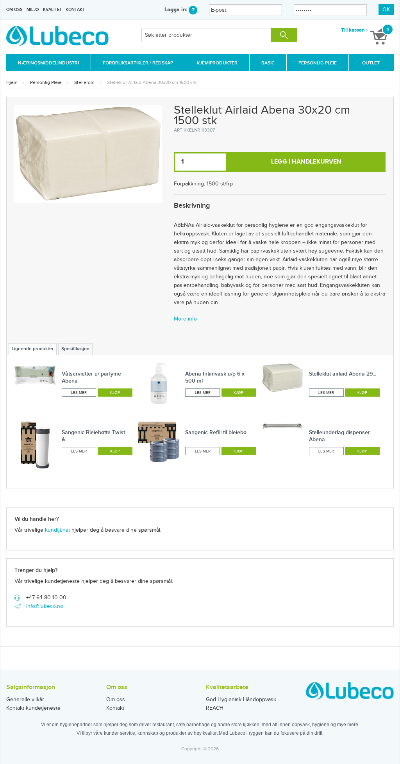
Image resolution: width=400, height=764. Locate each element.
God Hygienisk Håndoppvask (241, 699)
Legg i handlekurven (306, 162)
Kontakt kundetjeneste (33, 708)
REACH (214, 708)
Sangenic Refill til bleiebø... (217, 432)
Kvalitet (52, 9)
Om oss (14, 9)
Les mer (79, 392)
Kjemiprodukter (217, 63)
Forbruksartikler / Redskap (138, 63)
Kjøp (115, 392)
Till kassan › (354, 30)
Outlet (371, 63)
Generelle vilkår (25, 699)
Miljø (33, 9)
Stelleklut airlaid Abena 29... (342, 373)
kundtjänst (57, 530)
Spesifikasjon (75, 349)
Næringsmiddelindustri (48, 63)
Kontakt (75, 9)
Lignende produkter (33, 349)
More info (185, 319)
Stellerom (84, 82)
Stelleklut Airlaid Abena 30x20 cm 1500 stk (151, 82)
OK (386, 10)
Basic (268, 63)
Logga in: (176, 9)
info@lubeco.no (44, 606)
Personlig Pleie (317, 63)
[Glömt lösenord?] (193, 9)
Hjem (12, 82)
